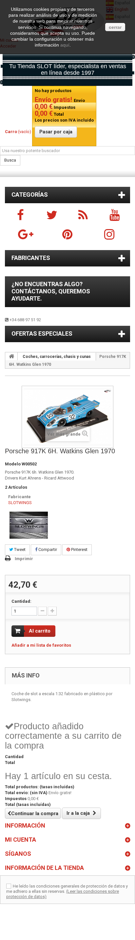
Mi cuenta (20, 839)
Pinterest (78, 549)
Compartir (47, 549)
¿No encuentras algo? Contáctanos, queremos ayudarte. (50, 291)
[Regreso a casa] (11, 356)
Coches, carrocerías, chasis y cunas (57, 356)
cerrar (115, 27)
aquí (64, 45)
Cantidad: (21, 601)
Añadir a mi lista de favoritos (41, 645)
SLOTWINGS (20, 502)
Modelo (13, 463)
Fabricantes (30, 257)
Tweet (19, 549)
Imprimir (24, 558)
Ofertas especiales (41, 333)
